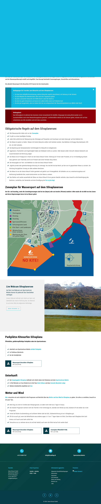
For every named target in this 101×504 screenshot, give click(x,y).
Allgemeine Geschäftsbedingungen (59, 471)
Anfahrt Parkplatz (36, 349)
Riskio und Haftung (55, 479)
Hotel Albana (41, 383)
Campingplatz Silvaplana (19, 380)
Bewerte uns (54, 481)
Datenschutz (54, 473)
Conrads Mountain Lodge (57, 383)
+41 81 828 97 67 (21, 455)
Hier (6, 397)
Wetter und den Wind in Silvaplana (59, 397)
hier (31, 386)
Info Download (54, 477)
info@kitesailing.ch (50, 455)
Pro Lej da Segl (49, 180)
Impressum (53, 475)
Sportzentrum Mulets (62, 380)
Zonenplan (35, 133)
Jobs (52, 483)
